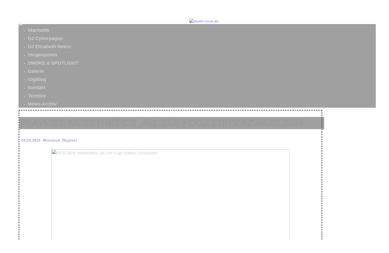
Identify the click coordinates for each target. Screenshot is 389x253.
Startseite (38, 30)
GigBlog (37, 79)
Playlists (69, 140)
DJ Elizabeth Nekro (49, 46)
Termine (37, 95)
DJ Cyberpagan (45, 38)
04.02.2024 (30, 140)
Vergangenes (42, 54)
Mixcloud (51, 140)
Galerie (36, 71)
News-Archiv (42, 104)
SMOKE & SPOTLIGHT (53, 63)
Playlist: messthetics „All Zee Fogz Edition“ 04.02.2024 (162, 123)
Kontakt (37, 87)
